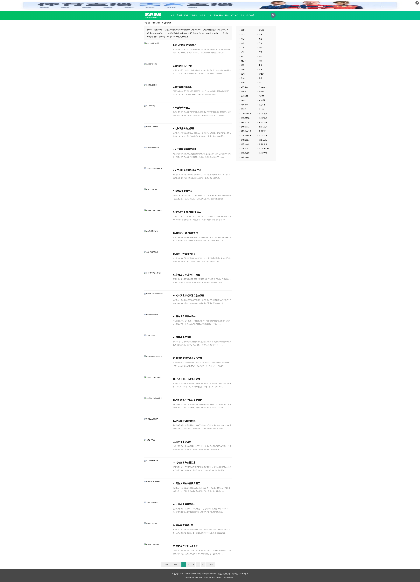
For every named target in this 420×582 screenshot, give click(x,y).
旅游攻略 (221, 574)
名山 (243, 34)
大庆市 (261, 96)
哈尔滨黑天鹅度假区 (184, 128)
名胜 (243, 47)
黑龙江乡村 (245, 148)
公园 (260, 56)
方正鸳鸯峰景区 (182, 107)
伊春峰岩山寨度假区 (186, 420)
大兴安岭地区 (246, 113)
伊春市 (243, 100)
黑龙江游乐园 (264, 148)
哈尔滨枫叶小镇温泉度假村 (189, 399)
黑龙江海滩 (245, 153)
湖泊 (260, 39)
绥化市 (261, 109)
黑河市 (243, 109)
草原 (260, 78)
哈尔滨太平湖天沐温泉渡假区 (190, 295)
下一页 (210, 564)
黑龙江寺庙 (245, 157)
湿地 (243, 74)
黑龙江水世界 (246, 131)
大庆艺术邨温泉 (183, 441)
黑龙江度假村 (246, 118)
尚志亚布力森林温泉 (186, 462)
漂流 (260, 60)
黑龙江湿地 (263, 118)
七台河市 (244, 104)
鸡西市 (243, 91)
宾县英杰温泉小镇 (184, 525)
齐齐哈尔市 (263, 87)
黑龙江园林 (263, 135)
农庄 (243, 56)
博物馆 (261, 30)
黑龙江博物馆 (246, 135)
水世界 (261, 74)
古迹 (260, 47)
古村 (243, 43)
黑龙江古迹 (245, 140)
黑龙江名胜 (245, 144)
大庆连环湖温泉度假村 (187, 232)
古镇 (260, 52)
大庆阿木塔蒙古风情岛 (186, 44)
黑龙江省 (165, 23)
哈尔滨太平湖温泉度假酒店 (188, 211)
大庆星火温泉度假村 (186, 504)
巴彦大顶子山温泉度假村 (188, 379)
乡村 (243, 52)
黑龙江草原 (263, 113)
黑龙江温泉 (263, 126)
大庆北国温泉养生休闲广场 (188, 170)
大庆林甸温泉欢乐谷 (186, 253)
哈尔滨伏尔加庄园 (183, 191)
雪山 (260, 82)
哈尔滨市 (244, 87)
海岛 (243, 78)
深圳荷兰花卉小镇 (183, 65)
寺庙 (260, 43)
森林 (260, 34)
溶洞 (243, 82)
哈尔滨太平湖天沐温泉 (187, 546)
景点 (158, 23)
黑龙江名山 (263, 140)
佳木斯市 (262, 100)
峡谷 (243, 39)
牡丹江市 (262, 104)
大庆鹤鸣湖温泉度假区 (186, 149)
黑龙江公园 (245, 122)
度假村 (243, 30)
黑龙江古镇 (263, 153)
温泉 (243, 65)
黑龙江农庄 (245, 126)
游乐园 (243, 60)
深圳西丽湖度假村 (183, 86)
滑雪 (260, 65)
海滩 (243, 69)
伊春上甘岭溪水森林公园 (188, 274)
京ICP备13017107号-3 (240, 574)
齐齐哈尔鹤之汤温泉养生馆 (189, 358)
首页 (154, 23)
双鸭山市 (244, 96)
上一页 (176, 564)
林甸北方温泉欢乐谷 (186, 316)
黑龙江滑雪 (263, 144)
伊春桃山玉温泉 (183, 337)
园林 (260, 69)
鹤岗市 (261, 91)
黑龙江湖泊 (263, 131)
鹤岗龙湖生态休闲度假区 (188, 483)
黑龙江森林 (263, 122)
